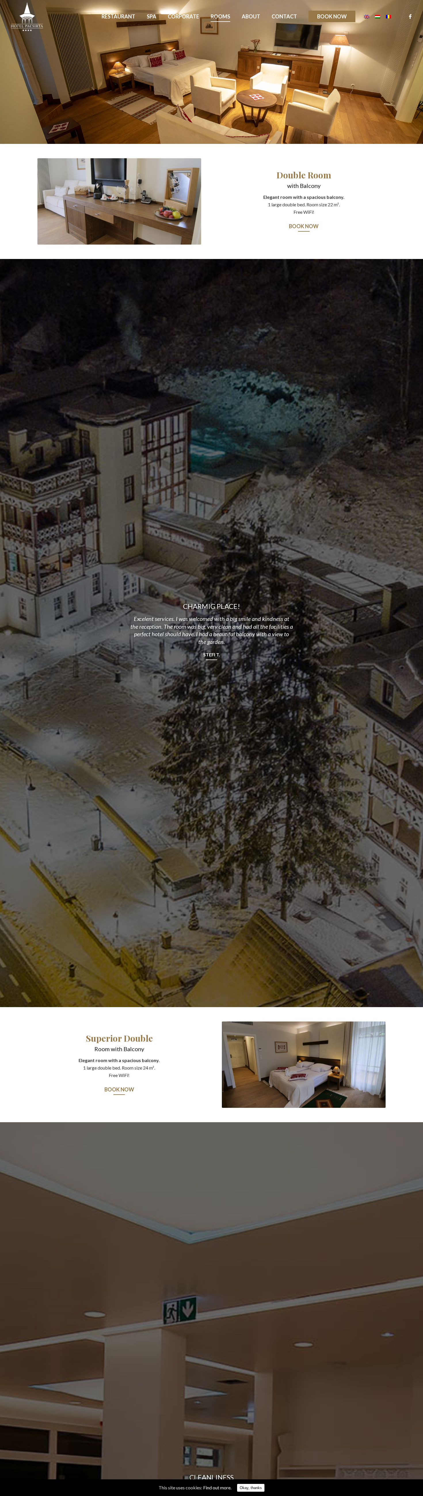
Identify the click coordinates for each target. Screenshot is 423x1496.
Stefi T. (211, 654)
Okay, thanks (251, 1488)
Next (188, 201)
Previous (50, 201)
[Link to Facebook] (410, 16)
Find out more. (217, 1487)
